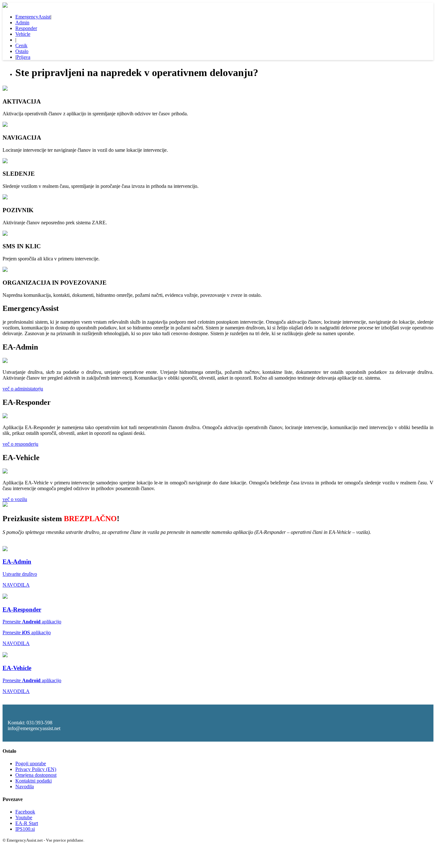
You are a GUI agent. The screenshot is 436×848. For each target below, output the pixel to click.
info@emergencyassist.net (34, 728)
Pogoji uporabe (30, 763)
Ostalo (21, 51)
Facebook (25, 811)
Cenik (21, 45)
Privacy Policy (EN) (35, 769)
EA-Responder (22, 609)
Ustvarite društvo (20, 574)
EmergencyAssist (32, 16)
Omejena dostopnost (35, 775)
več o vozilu (15, 499)
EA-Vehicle (17, 668)
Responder (26, 28)
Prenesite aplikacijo (32, 621)
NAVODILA (16, 585)
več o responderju (20, 444)
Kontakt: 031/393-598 (30, 722)
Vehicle (22, 34)
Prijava (23, 57)
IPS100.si (25, 829)
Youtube (23, 817)
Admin (22, 22)
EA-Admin (17, 561)
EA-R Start (26, 823)
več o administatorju (23, 388)
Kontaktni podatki (33, 780)
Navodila (24, 786)
